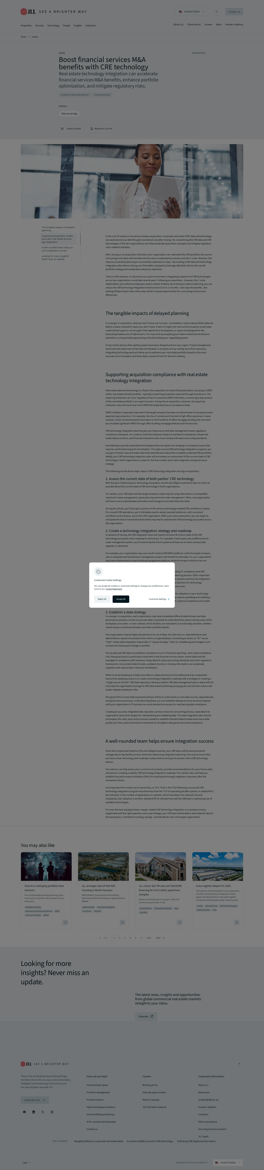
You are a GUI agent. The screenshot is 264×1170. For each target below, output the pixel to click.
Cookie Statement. (114, 589)
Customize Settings (159, 599)
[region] (132, 585)
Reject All (102, 599)
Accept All (120, 599)
